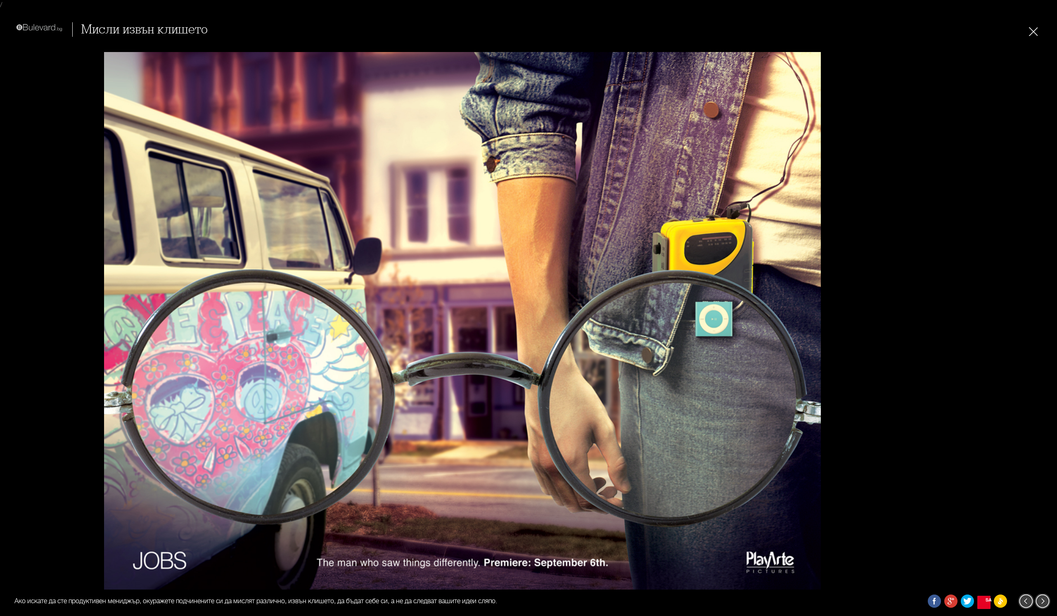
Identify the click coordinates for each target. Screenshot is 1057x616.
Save (988, 600)
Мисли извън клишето (144, 29)
